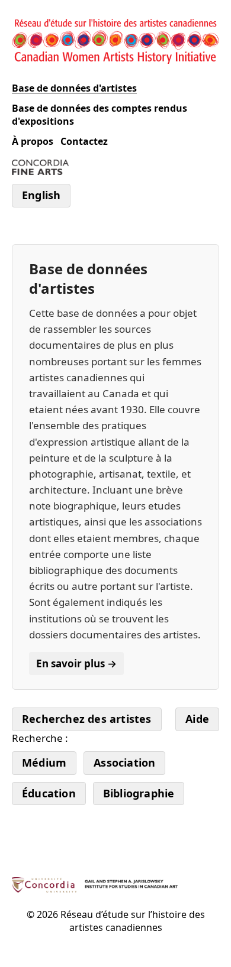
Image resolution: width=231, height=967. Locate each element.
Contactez (84, 141)
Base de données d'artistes (74, 88)
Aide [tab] (197, 719)
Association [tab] (124, 762)
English (41, 195)
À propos (32, 141)
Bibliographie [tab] (139, 793)
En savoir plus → (76, 663)
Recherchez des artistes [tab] (87, 719)
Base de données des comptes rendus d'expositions (99, 115)
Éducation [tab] (49, 793)
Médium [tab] (44, 762)
